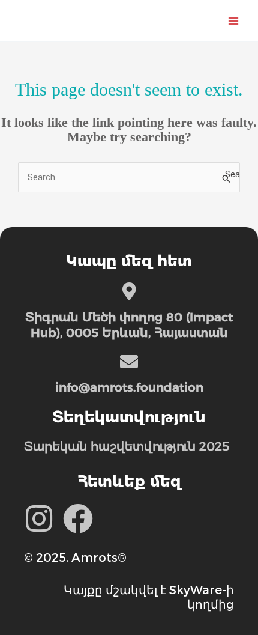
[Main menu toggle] (233, 21)
